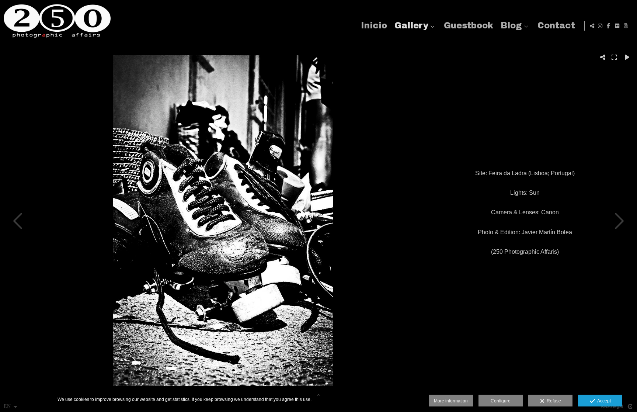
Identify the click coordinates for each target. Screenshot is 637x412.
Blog (511, 25)
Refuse (552, 401)
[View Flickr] (617, 26)
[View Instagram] (600, 26)
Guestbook (468, 25)
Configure (501, 401)
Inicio (374, 25)
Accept (603, 401)
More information (451, 401)
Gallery (411, 25)
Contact (556, 25)
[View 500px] (625, 26)
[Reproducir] (627, 57)
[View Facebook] (608, 26)
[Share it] (592, 26)
